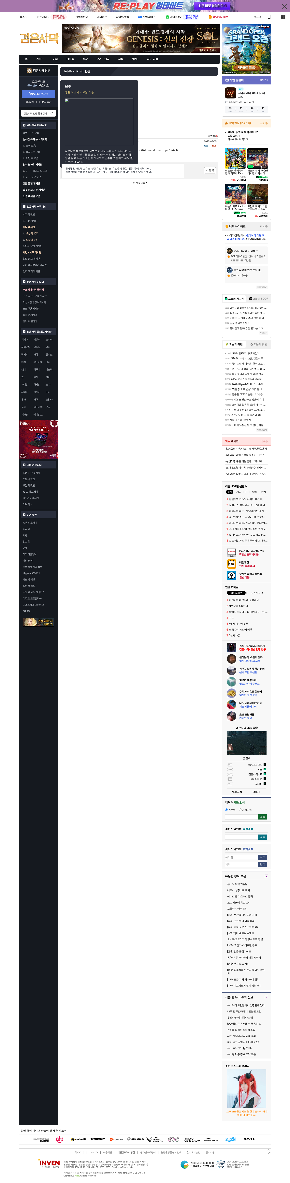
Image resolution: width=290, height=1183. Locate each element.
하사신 (37, 384)
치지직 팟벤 (29, 214)
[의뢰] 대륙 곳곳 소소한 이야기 (243, 926)
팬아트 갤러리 (30, 321)
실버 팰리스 (29, 585)
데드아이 (38, 407)
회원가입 (30, 102)
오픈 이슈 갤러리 (31, 472)
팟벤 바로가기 (30, 522)
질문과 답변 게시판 (32, 246)
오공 (48, 407)
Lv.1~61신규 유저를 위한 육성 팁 (244, 1023)
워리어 (24, 339)
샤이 (48, 377)
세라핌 (24, 414)
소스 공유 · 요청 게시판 (35, 296)
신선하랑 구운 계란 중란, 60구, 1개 (244, 461)
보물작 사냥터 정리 (237, 908)
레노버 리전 (29, 579)
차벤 (25, 535)
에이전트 (38, 414)
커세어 (37, 392)
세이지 (24, 392)
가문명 (232, 809)
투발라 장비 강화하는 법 (240, 1017)
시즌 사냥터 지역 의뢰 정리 (241, 1035)
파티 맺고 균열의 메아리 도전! (243, 1042)
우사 (23, 399)
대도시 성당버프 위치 (238, 890)
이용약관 (107, 1152)
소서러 (49, 339)
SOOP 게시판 (30, 220)
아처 (36, 377)
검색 (52, 113)
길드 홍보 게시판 (31, 258)
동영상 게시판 (30, 315)
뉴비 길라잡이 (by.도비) (239, 1048)
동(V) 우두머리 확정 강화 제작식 (244, 957)
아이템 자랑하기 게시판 (35, 265)
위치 (23, 362)
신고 (214, 145)
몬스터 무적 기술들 (237, 884)
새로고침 (261, 287)
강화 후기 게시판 (31, 271)
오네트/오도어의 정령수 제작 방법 (245, 939)
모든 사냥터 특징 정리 (238, 902)
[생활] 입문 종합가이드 (239, 951)
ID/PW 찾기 (45, 102)
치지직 (26, 529)
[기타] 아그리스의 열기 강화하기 (244, 985)
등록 (210, 170)
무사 (48, 347)
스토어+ (264, 123)
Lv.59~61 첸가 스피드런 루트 (242, 945)
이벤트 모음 (32, 158)
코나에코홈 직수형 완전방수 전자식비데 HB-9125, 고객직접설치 (247, 467)
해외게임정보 (29, 554)
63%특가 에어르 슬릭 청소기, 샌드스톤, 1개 (247, 454)
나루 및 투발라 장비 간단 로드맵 (244, 1011)
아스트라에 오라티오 (33, 604)
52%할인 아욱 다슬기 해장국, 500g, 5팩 (246, 448)
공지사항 (210, 1152)
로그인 (257, 17)
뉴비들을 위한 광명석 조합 (241, 1029)
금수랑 (37, 347)
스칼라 (49, 399)
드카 (48, 392)
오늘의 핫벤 (29, 479)
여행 (25, 548)
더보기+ (264, 80)
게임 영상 (28, 560)
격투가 (37, 369)
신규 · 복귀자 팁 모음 (36, 170)
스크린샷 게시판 (31, 308)
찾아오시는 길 (193, 1152)
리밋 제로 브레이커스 (33, 592)
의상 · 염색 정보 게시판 (35, 302)
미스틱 (49, 369)
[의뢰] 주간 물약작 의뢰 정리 (242, 914)
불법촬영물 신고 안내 (171, 1152)
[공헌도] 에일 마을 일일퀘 (240, 933)
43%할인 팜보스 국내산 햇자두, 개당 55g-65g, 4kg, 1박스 (247, 473)
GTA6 (26, 611)
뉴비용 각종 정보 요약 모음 (241, 1054)
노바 (48, 384)
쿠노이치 (38, 362)
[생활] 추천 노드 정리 (238, 963)
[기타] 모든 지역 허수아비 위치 (243, 979)
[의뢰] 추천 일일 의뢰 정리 (240, 920)
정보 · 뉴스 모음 (31, 133)
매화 (36, 354)
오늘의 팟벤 (29, 485)
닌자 (48, 362)
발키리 (24, 354)
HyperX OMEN (31, 573)
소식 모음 (31, 145)
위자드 (49, 354)
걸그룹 (26, 541)
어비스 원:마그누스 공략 (240, 896)
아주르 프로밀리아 (32, 598)
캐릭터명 (247, 809)
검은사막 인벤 (41, 71)
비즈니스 (93, 1152)
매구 (36, 399)
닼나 (23, 369)
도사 (23, 407)
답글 (206, 145)
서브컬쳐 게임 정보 (32, 567)
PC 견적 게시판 (31, 498)
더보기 (256, 791)
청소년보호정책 (147, 1152)
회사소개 (79, 1152)
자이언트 (25, 347)
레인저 (37, 339)
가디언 (24, 384)
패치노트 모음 (33, 152)
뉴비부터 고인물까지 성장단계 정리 (246, 1005)
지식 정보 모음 (33, 177)
